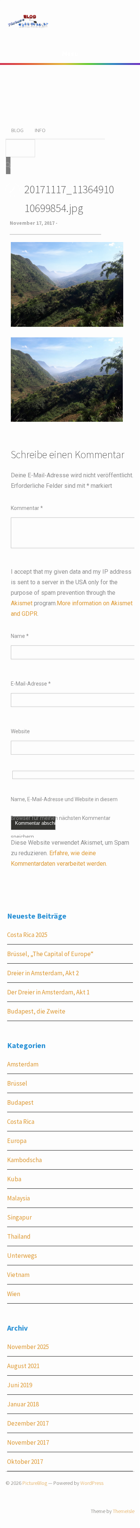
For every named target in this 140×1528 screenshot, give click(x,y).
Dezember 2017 (28, 1423)
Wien (13, 1294)
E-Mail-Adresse (31, 684)
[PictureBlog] (28, 26)
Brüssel (17, 1083)
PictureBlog (34, 1483)
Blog (17, 130)
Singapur (19, 1217)
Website (20, 731)
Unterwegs (22, 1255)
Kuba (14, 1179)
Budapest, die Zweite (36, 1011)
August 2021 (23, 1366)
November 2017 (28, 1442)
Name (20, 636)
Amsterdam (22, 1064)
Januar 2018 (23, 1404)
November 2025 (28, 1347)
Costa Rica (20, 1121)
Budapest (20, 1102)
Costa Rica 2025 (27, 935)
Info (40, 130)
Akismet (21, 603)
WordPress (91, 1483)
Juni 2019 (19, 1385)
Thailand (19, 1236)
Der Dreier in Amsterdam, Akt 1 (48, 992)
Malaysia (18, 1198)
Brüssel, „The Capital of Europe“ (50, 954)
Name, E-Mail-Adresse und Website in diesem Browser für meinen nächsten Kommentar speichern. (64, 802)
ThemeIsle (123, 1511)
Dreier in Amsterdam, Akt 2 (43, 973)
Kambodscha (24, 1160)
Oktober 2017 (25, 1461)
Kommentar (27, 508)
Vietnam (18, 1275)
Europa (17, 1141)
